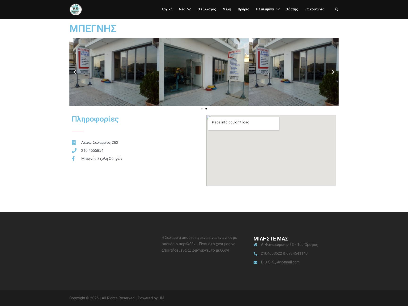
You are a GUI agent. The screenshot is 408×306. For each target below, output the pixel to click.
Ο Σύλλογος (207, 9)
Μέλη (227, 9)
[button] (337, 9)
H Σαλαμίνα (265, 9)
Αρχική (167, 9)
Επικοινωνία (314, 9)
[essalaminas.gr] (75, 9)
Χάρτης (292, 9)
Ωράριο (243, 9)
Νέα (182, 9)
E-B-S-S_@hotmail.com (280, 262)
